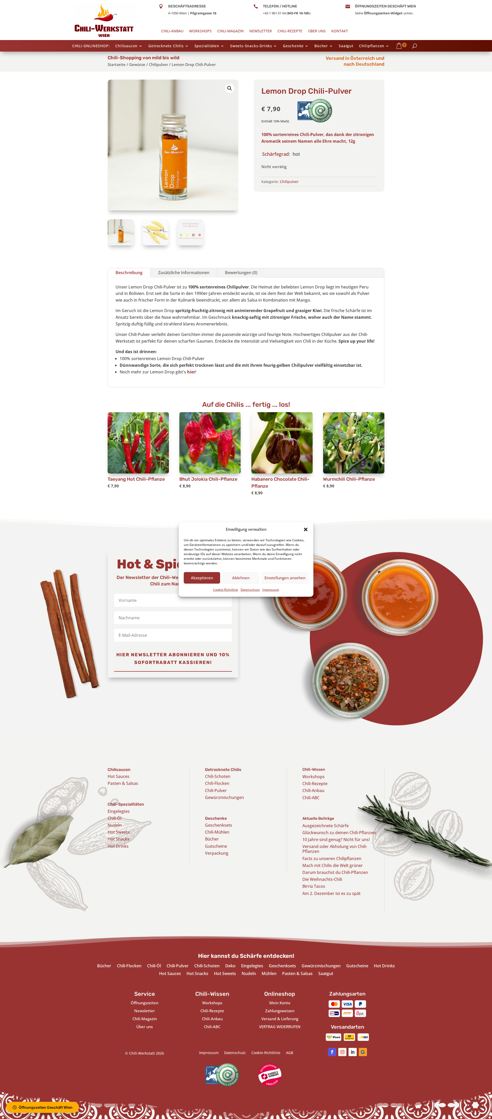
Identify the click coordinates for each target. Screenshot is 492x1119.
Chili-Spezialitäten (126, 804)
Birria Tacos (313, 886)
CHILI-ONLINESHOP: (91, 46)
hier (191, 372)
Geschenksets (218, 825)
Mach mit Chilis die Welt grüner (332, 865)
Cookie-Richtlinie (225, 589)
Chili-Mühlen (217, 832)
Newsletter (260, 31)
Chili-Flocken (217, 783)
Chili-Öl (114, 818)
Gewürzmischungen (224, 797)
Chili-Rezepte (290, 31)
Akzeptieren (202, 577)
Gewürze (137, 64)
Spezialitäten (206, 46)
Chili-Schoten (217, 776)
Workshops (200, 31)
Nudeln (115, 825)
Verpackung (216, 853)
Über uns (317, 31)
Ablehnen (241, 577)
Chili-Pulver (216, 790)
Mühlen (269, 974)
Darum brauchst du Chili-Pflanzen (335, 872)
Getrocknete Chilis (165, 46)
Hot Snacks (118, 839)
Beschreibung (129, 272)
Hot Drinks (118, 846)
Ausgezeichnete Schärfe (325, 825)
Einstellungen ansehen (284, 577)
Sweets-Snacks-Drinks (251, 46)
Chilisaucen (126, 46)
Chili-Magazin (230, 31)
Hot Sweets (119, 832)
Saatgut (346, 46)
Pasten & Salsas (123, 783)
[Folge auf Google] (363, 1052)
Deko (230, 966)
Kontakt (339, 31)
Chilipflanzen (371, 46)
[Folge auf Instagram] (342, 1052)
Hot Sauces (118, 776)
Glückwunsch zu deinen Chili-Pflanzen (339, 832)
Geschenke (293, 46)
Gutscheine (216, 846)
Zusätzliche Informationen (183, 272)
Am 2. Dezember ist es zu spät (331, 893)
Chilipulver (158, 64)
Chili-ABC (311, 797)
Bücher (321, 46)
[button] (305, 529)
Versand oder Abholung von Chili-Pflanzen (334, 849)
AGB (289, 1053)
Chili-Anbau (172, 31)
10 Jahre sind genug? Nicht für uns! (336, 839)
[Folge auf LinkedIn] (352, 1052)
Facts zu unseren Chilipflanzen (331, 858)
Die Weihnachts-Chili (322, 879)
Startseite (117, 64)
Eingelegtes (119, 811)
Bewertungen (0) (241, 272)
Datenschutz (250, 589)
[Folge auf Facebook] (332, 1052)
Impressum (270, 589)
